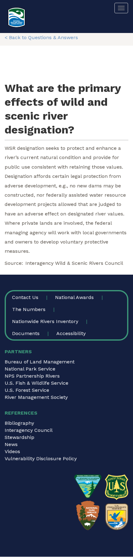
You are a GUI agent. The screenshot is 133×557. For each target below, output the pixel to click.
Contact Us (25, 297)
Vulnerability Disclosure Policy (41, 458)
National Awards (74, 297)
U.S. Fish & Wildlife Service (36, 383)
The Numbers (28, 309)
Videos (12, 451)
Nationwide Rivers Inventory (45, 321)
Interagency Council (29, 430)
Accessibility (71, 333)
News (11, 444)
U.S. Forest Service (27, 390)
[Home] (16, 17)
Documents (26, 333)
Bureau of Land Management (40, 361)
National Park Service (30, 369)
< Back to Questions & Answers (41, 37)
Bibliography (19, 423)
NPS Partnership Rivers (32, 376)
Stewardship (19, 437)
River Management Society (36, 397)
